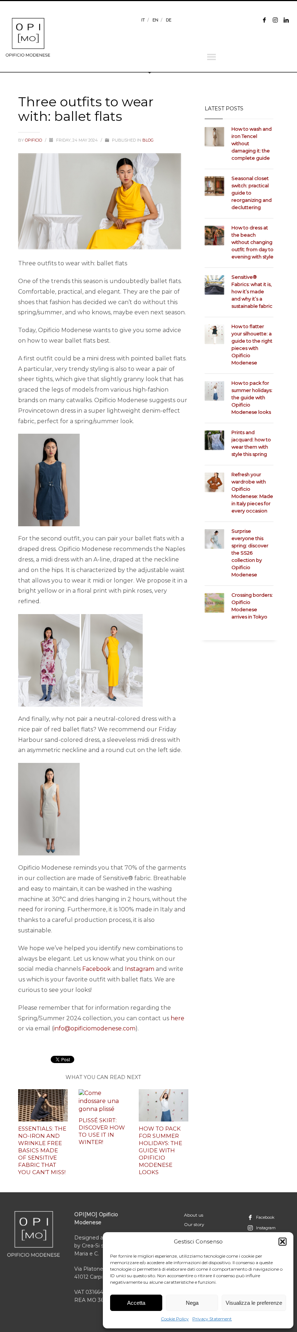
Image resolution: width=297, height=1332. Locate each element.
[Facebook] (264, 20)
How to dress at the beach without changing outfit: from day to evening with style (252, 242)
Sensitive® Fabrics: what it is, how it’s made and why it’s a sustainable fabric (251, 291)
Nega (192, 1303)
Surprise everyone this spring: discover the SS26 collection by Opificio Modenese (249, 552)
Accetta (136, 1303)
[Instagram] (275, 20)
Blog (148, 140)
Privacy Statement (212, 1318)
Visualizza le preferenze (254, 1303)
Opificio (34, 140)
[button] (282, 1241)
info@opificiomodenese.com (94, 1028)
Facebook (96, 968)
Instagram (139, 968)
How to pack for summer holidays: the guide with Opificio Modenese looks (160, 1150)
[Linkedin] (286, 20)
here (177, 1018)
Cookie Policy (175, 1318)
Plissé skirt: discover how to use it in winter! (102, 1131)
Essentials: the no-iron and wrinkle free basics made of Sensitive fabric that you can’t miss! (42, 1150)
